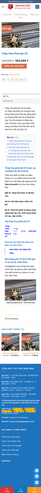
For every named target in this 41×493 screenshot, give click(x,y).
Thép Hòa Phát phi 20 (10, 353)
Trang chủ (7, 14)
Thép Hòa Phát (14, 74)
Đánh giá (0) (8, 101)
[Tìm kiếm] (37, 7)
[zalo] (36, 476)
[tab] (20, 96)
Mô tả (5, 96)
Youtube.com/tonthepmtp (18, 417)
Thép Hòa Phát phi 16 (30, 353)
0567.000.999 (19, 411)
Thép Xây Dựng (20, 14)
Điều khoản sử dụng (10, 454)
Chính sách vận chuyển (11, 445)
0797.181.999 (7, 411)
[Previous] (1, 346)
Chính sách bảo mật (10, 450)
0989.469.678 (29, 409)
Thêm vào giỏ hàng (14, 66)
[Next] (39, 346)
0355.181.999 (31, 411)
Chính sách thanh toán (11, 441)
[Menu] (3, 6)
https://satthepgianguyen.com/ (21, 422)
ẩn (16, 137)
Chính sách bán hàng (11, 437)
